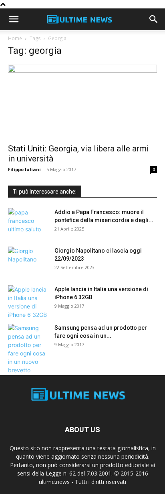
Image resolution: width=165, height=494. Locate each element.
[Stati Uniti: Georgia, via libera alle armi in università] (82, 102)
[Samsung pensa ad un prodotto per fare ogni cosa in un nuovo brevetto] (28, 349)
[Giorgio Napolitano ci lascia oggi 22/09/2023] (28, 261)
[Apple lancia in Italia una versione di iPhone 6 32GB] (28, 302)
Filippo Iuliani (24, 169)
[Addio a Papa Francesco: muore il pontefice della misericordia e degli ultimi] (28, 222)
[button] (13, 19)
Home (15, 38)
